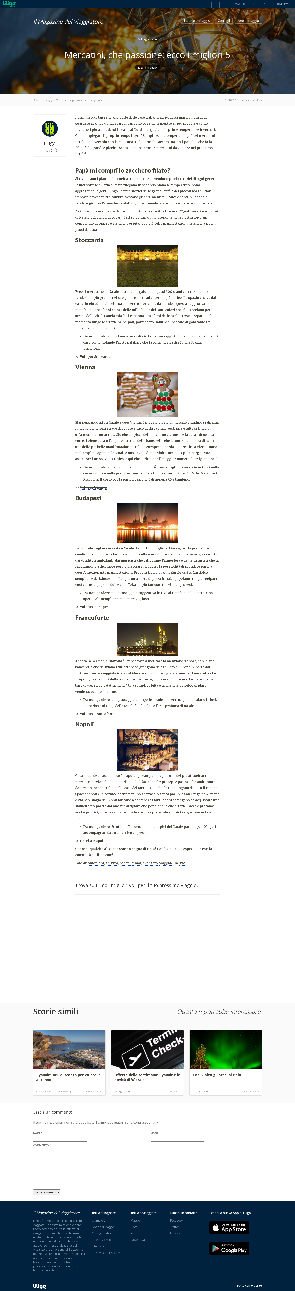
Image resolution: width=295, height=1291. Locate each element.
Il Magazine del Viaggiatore (68, 21)
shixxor (112, 863)
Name (37, 1133)
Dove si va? (138, 1240)
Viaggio (135, 1220)
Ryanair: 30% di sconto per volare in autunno (68, 1077)
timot (136, 863)
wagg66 (165, 863)
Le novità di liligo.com (106, 1253)
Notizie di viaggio (197, 20)
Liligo (120, 1091)
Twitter (174, 1227)
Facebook (176, 1220)
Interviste (98, 1246)
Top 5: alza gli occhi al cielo (217, 1074)
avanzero (150, 863)
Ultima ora (99, 1220)
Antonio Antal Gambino (52, 1091)
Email (155, 1133)
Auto (134, 1233)
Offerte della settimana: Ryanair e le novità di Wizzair (147, 1077)
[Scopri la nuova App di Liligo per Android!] (229, 1248)
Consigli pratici (101, 1233)
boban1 (125, 863)
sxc (182, 863)
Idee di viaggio (248, 20)
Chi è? (50, 150)
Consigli (224, 20)
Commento (42, 1145)
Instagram (176, 1233)
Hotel (134, 1227)
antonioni (96, 863)
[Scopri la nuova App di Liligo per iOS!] (229, 1228)
